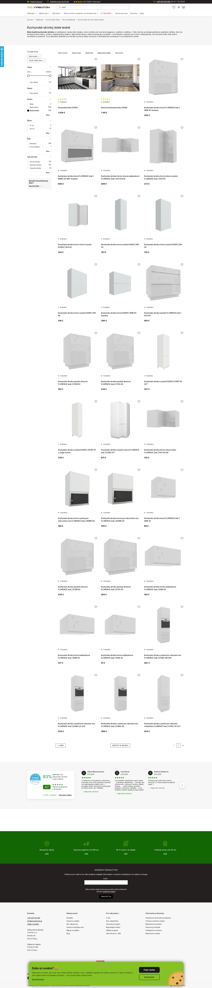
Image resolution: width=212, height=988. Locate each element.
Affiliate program (112, 930)
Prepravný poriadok (152, 927)
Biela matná (40, 107)
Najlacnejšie (76, 53)
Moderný (40, 143)
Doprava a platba (73, 921)
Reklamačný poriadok (153, 924)
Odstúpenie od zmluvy (153, 930)
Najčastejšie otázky (113, 927)
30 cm (40, 129)
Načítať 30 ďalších (120, 745)
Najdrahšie (89, 53)
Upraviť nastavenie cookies (79, 985)
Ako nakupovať (72, 924)
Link (47, 854)
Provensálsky (40, 147)
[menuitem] (31, 13)
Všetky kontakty (33, 924)
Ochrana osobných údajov (155, 921)
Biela (40, 104)
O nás (108, 918)
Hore (61, 745)
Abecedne (119, 53)
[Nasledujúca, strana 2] (178, 746)
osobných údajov (109, 891)
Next (182, 785)
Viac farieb (40, 82)
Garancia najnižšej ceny (75, 927)
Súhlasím (149, 970)
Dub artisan (40, 93)
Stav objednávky (112, 921)
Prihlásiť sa (106, 896)
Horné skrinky (40, 162)
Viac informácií (38, 979)
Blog (68, 933)
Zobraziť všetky (65, 795)
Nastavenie (149, 977)
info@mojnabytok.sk (34, 921)
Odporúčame (63, 53)
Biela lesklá (33, 56)
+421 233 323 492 (170, 2)
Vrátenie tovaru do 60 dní (59, 2)
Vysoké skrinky (40, 168)
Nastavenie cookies (152, 933)
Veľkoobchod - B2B (113, 933)
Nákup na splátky (73, 930)
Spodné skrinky (40, 165)
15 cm (40, 125)
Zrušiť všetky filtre (35, 60)
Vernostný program (113, 924)
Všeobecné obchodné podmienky (158, 918)
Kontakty (70, 918)
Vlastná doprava (36, 2)
